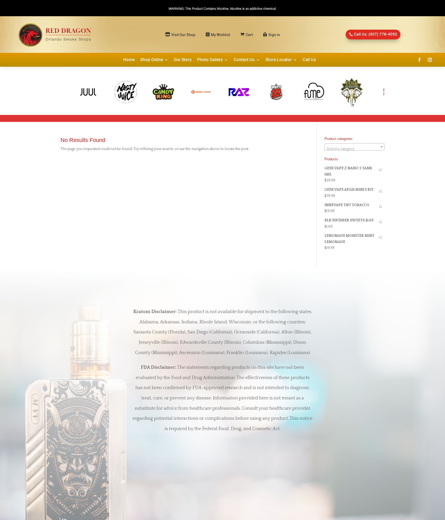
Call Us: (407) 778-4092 (375, 34)
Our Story (183, 60)
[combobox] (354, 146)
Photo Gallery (210, 60)
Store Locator (279, 60)
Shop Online (151, 60)
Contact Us (244, 60)
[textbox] (354, 149)
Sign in (274, 35)
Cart (249, 35)
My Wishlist (220, 35)
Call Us (309, 60)
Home (129, 60)
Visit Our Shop (183, 35)
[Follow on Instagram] (430, 60)
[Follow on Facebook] (419, 60)
